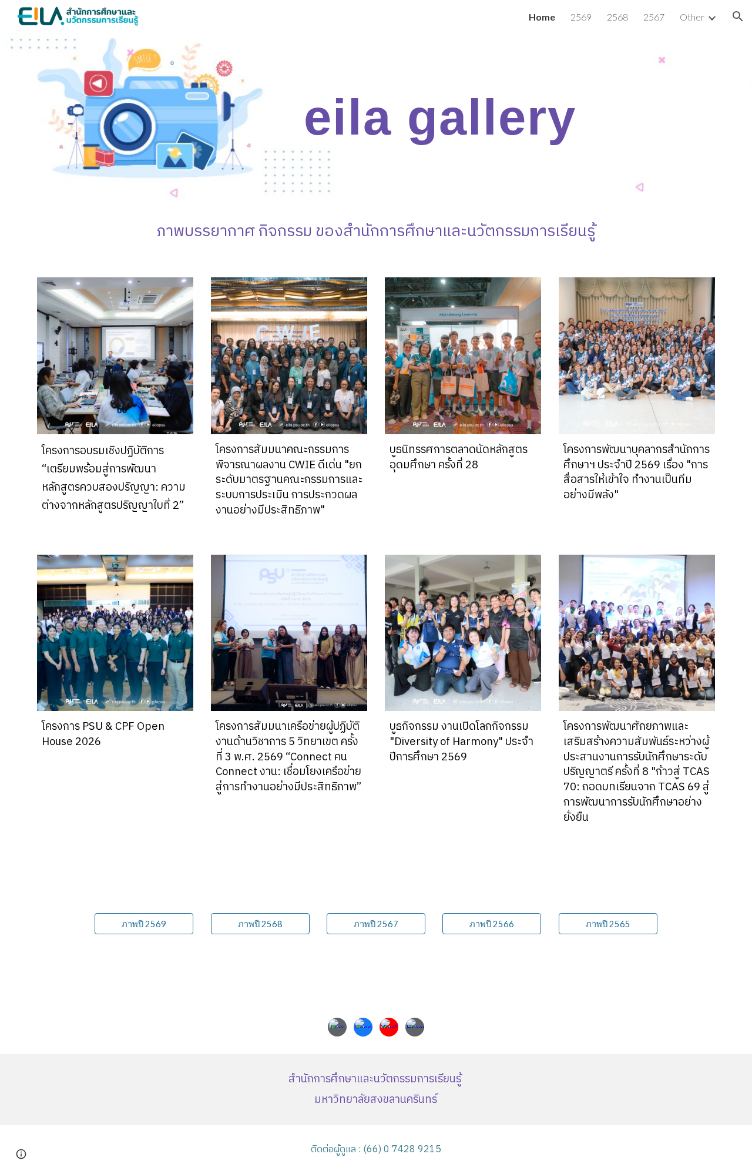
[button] (738, 16)
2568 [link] (617, 16)
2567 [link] (653, 16)
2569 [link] (581, 16)
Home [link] (542, 16)
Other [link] (692, 16)
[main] (434, 116)
